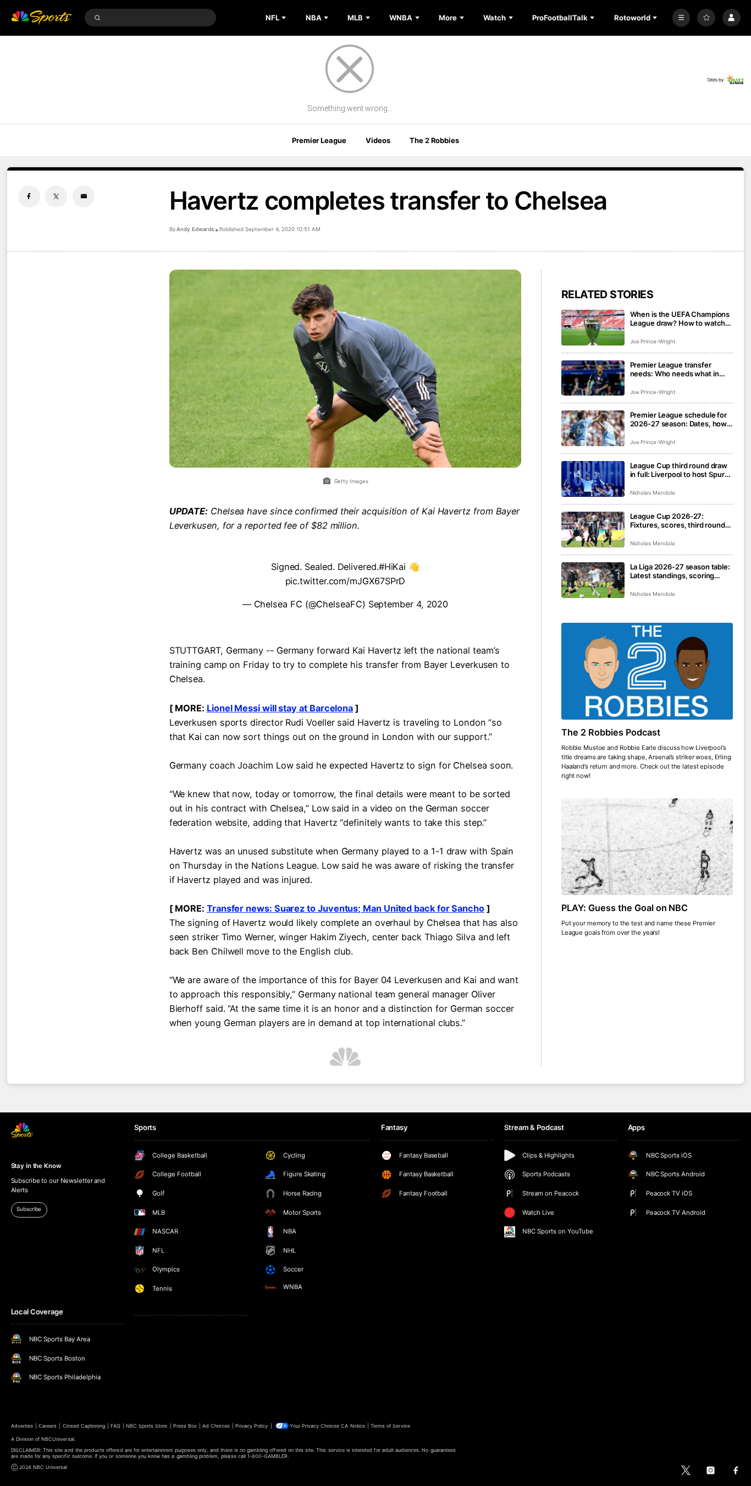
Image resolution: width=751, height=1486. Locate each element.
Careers (47, 1426)
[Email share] (84, 196)
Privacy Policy (251, 1426)
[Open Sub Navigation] (284, 17)
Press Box (185, 1426)
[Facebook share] (29, 196)
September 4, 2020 (408, 604)
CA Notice (353, 1426)
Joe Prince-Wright (653, 341)
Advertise (22, 1426)
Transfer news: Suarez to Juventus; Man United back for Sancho (345, 908)
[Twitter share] (56, 196)
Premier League (319, 140)
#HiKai (392, 566)
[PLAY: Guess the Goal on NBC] (647, 846)
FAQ (115, 1426)
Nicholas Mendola (652, 493)
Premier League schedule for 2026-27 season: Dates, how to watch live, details (678, 419)
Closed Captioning (84, 1426)
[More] (681, 18)
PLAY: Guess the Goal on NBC (624, 907)
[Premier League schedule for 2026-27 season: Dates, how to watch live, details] (593, 428)
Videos (378, 140)
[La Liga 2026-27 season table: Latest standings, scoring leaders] (593, 580)
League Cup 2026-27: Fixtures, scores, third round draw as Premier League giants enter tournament (681, 520)
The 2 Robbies (434, 140)
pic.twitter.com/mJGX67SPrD (345, 580)
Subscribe (28, 1209)
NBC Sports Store (147, 1426)
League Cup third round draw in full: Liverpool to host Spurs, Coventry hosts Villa (680, 470)
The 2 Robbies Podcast (610, 732)
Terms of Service (390, 1426)
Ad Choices (215, 1426)
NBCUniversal (57, 1439)
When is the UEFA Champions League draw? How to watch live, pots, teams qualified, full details (680, 318)
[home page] (41, 17)
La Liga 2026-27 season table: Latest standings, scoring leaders (680, 571)
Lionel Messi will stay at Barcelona (280, 708)
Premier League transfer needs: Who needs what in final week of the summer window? (674, 369)
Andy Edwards (195, 229)
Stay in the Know (36, 1166)
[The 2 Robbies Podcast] (647, 671)
